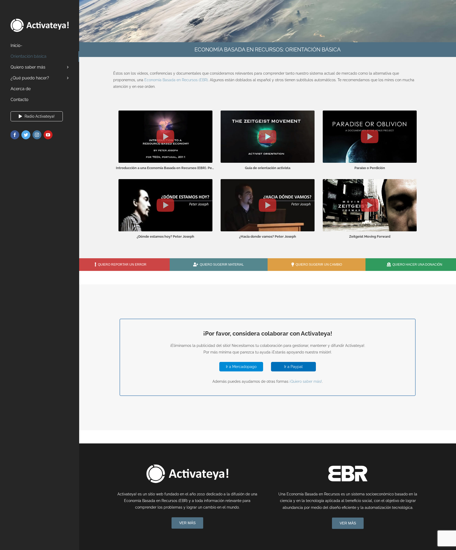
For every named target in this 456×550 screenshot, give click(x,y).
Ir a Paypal (293, 367)
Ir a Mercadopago (241, 367)
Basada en (171, 80)
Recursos (189, 80)
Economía (153, 80)
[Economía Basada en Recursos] (348, 466)
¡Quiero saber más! (305, 381)
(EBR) (203, 80)
